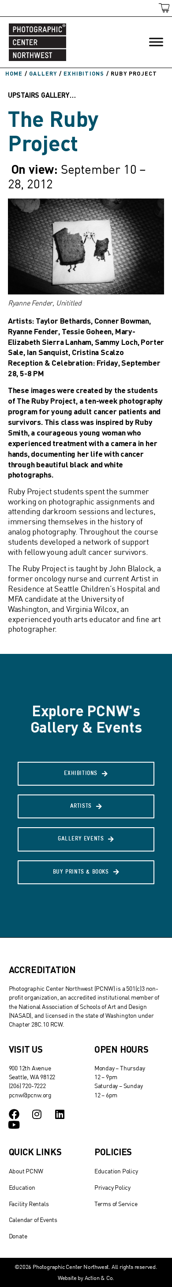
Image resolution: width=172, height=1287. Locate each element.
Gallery (43, 73)
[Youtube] (14, 1124)
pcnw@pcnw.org (30, 1095)
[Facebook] (14, 1114)
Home (14, 73)
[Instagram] (36, 1114)
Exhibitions (84, 73)
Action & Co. (100, 1277)
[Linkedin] (59, 1114)
